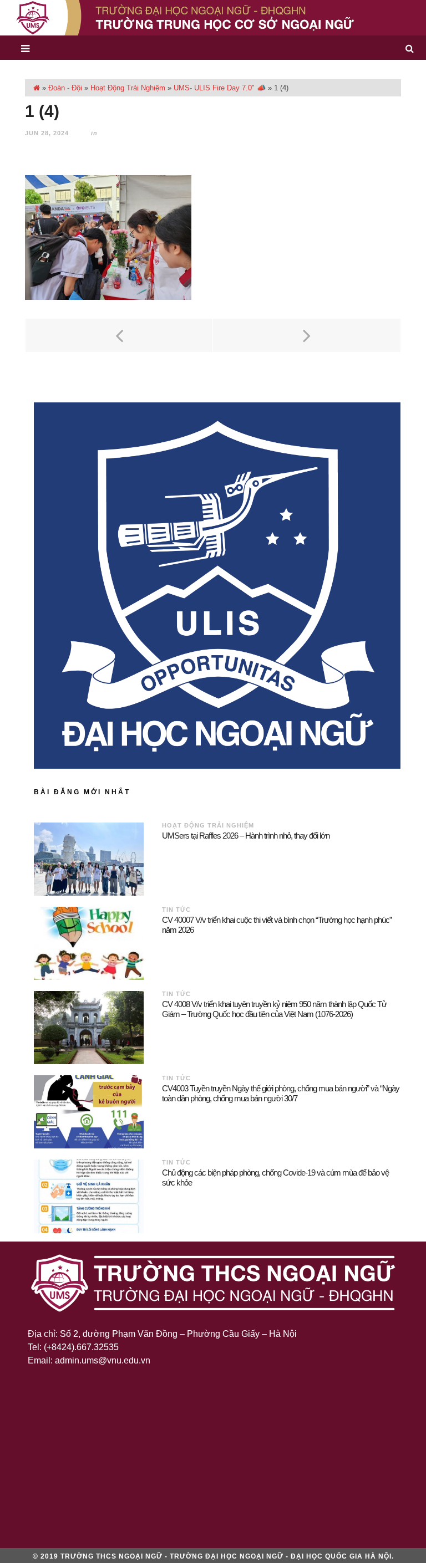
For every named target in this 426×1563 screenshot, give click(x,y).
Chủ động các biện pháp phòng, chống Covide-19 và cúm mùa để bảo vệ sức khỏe (275, 1177)
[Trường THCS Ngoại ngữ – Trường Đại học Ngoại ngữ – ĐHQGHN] (213, 17)
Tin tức (176, 909)
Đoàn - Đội (65, 88)
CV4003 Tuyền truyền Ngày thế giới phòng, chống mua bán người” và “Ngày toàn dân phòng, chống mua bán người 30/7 (280, 1093)
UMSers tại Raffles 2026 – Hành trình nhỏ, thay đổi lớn (245, 835)
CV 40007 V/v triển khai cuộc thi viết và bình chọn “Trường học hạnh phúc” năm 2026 (277, 924)
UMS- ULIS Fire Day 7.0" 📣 (220, 88)
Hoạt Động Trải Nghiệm (127, 88)
